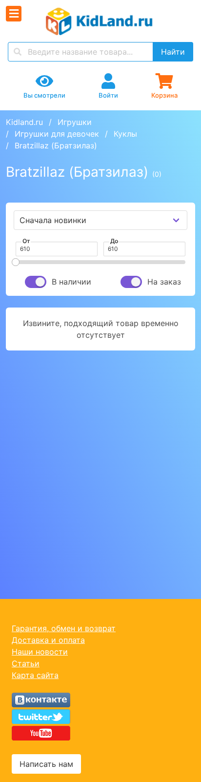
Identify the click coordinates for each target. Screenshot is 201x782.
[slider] (16, 262)
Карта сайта (35, 675)
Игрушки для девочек (57, 134)
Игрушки (75, 122)
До (114, 241)
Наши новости (40, 652)
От (26, 241)
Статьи (26, 663)
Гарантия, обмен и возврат (64, 628)
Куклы (125, 134)
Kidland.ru (24, 122)
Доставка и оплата (48, 640)
